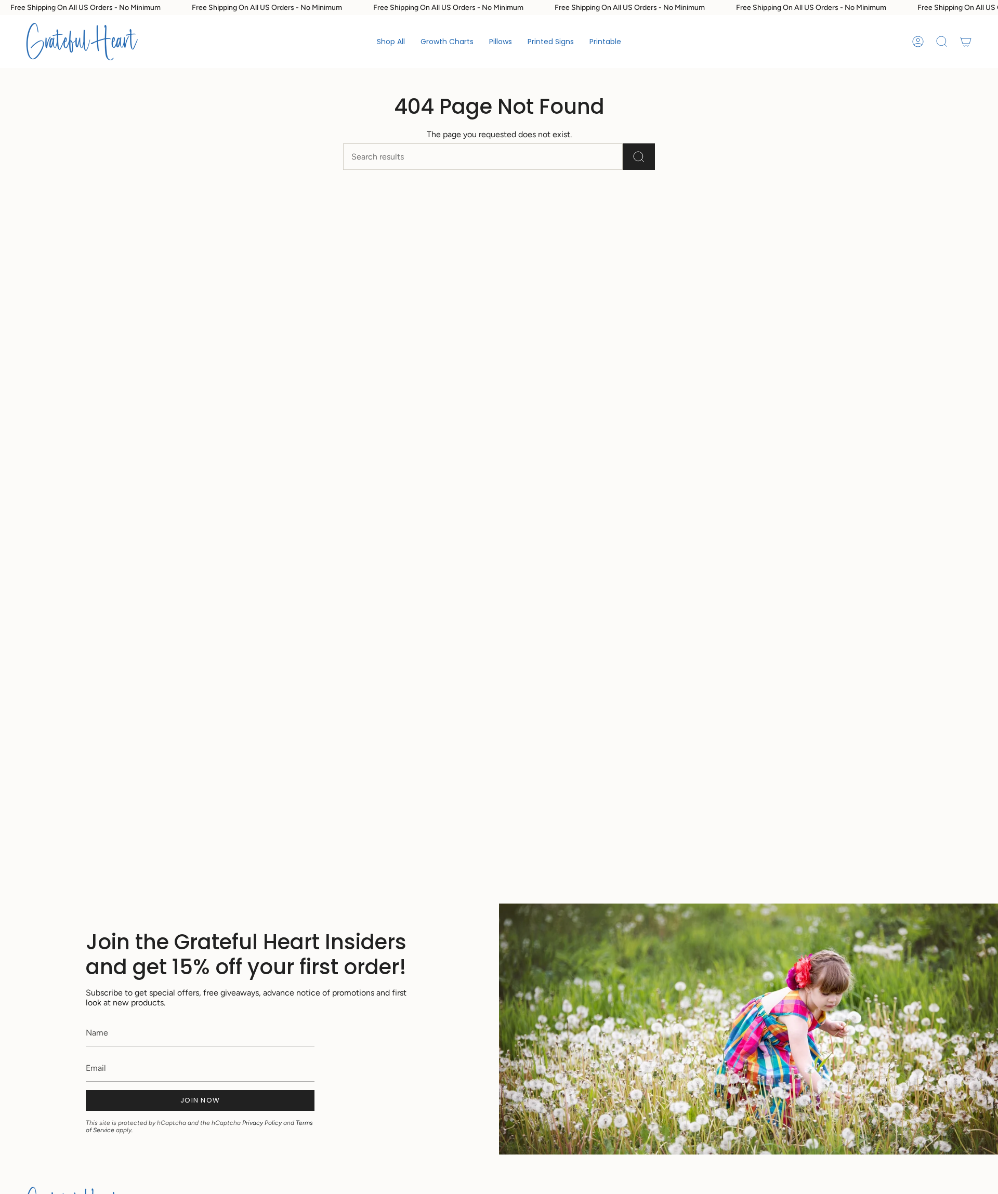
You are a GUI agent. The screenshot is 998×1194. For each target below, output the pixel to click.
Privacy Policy (262, 1122)
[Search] (639, 156)
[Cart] (966, 41)
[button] (447, 41)
